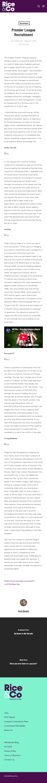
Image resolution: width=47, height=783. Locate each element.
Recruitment (24, 23)
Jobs (6, 713)
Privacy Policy (10, 751)
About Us (8, 730)
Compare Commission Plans (16, 721)
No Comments (24, 44)
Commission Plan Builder (14, 726)
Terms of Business (12, 755)
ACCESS (8, 747)
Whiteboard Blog (11, 742)
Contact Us (9, 760)
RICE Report (9, 717)
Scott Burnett (17, 41)
